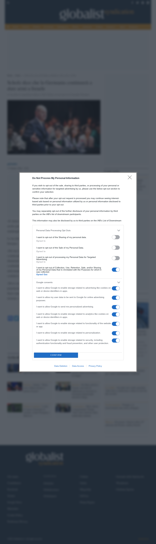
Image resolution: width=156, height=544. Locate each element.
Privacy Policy (95, 366)
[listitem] (78, 230)
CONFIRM (56, 355)
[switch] (116, 237)
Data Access (78, 366)
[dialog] (78, 272)
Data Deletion (60, 366)
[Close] (131, 178)
